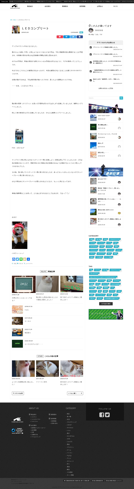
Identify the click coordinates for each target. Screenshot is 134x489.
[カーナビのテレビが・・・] (17, 344)
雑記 (81, 32)
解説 (68, 469)
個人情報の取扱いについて (114, 480)
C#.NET (69, 425)
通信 (68, 467)
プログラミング (72, 422)
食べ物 (69, 416)
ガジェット (70, 461)
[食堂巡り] (17, 332)
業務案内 (65, 6)
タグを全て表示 (105, 303)
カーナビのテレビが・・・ (34, 344)
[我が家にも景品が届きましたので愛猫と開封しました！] (47, 284)
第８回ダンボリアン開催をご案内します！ (71, 383)
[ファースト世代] (47, 368)
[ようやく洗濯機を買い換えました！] (23, 368)
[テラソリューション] (15, 8)
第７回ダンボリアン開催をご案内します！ (71, 298)
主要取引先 (34, 434)
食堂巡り (28, 333)
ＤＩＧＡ (28, 321)
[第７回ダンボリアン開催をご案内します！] (71, 284)
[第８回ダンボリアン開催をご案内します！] (71, 368)
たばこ (27, 310)
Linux (68, 430)
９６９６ (99, 30)
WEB (68, 439)
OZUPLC (34, 417)
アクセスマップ (35, 437)
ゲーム (69, 450)
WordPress (70, 436)
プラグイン (70, 447)
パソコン (69, 453)
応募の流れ (54, 423)
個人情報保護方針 (98, 480)
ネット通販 (70, 475)
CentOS (69, 441)
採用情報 (82, 6)
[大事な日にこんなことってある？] (24, 284)
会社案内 (48, 6)
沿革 (32, 432)
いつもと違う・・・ (74, 393)
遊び (68, 433)
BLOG (116, 6)
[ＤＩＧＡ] (17, 321)
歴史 (68, 444)
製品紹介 (30, 6)
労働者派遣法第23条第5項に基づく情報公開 (77, 480)
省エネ (21, 263)
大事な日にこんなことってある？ (22, 299)
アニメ (69, 458)
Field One (34, 421)
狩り (68, 464)
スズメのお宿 (18, 393)
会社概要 (34, 430)
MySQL (69, 455)
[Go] (121, 98)
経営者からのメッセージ (38, 427)
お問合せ (100, 6)
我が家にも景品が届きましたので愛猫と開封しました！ (47, 298)
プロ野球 (69, 472)
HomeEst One (35, 419)
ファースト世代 (41, 382)
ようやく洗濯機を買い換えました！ (23, 383)
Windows (70, 427)
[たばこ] (17, 309)
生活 (68, 419)
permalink (29, 263)
